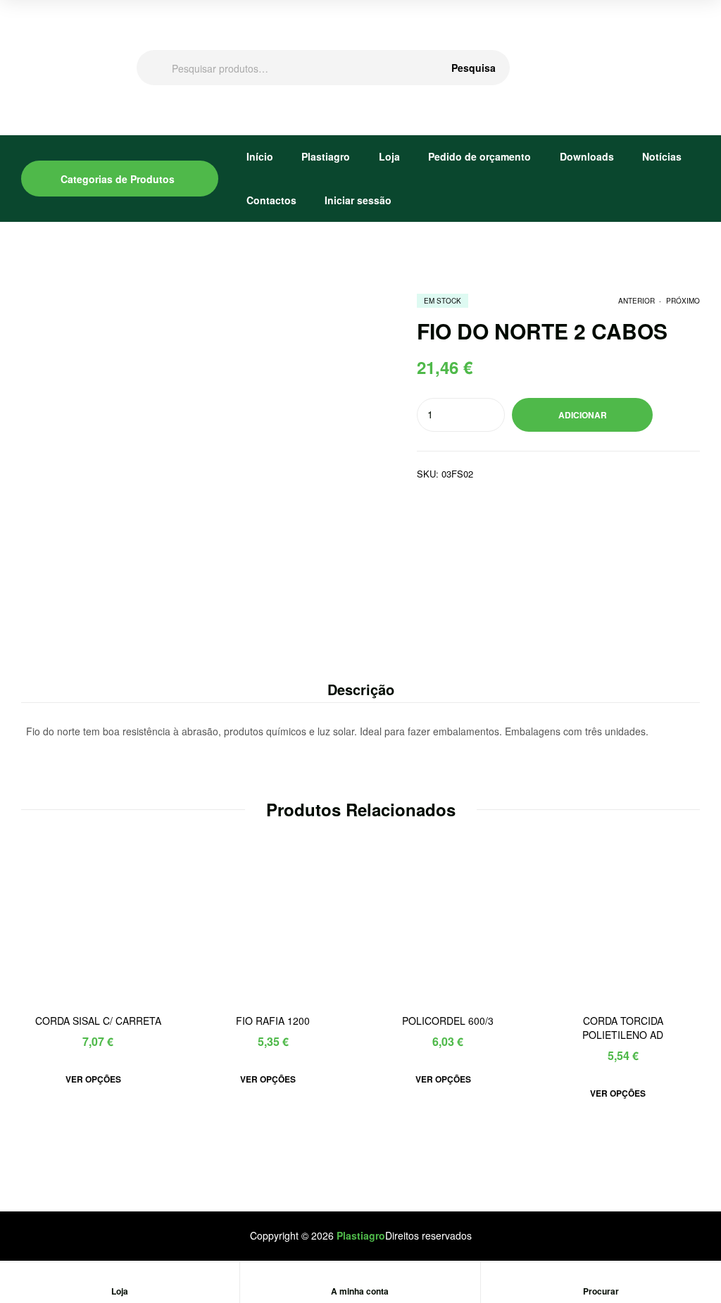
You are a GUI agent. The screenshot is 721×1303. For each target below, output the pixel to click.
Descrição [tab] (360, 689)
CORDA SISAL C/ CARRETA (98, 1021)
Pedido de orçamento (479, 156)
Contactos (271, 200)
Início (259, 156)
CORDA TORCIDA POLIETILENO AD (622, 1028)
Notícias (662, 156)
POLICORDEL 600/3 (448, 1021)
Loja (389, 156)
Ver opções (93, 1079)
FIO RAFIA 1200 (273, 1021)
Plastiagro (325, 156)
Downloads (587, 156)
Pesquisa (473, 68)
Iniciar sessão (358, 200)
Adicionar (582, 415)
